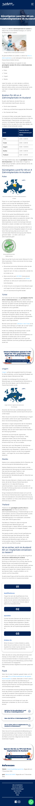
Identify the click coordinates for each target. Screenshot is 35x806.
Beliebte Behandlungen (17, 789)
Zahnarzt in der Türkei (23, 323)
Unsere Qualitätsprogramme (15, 769)
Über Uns (17, 793)
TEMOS (28, 278)
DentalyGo (8, 4)
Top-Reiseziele (17, 791)
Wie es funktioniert (17, 785)
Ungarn (4, 372)
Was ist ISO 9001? (10, 774)
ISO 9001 (19, 276)
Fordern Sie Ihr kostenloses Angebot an (17, 361)
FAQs (17, 795)
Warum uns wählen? (17, 787)
